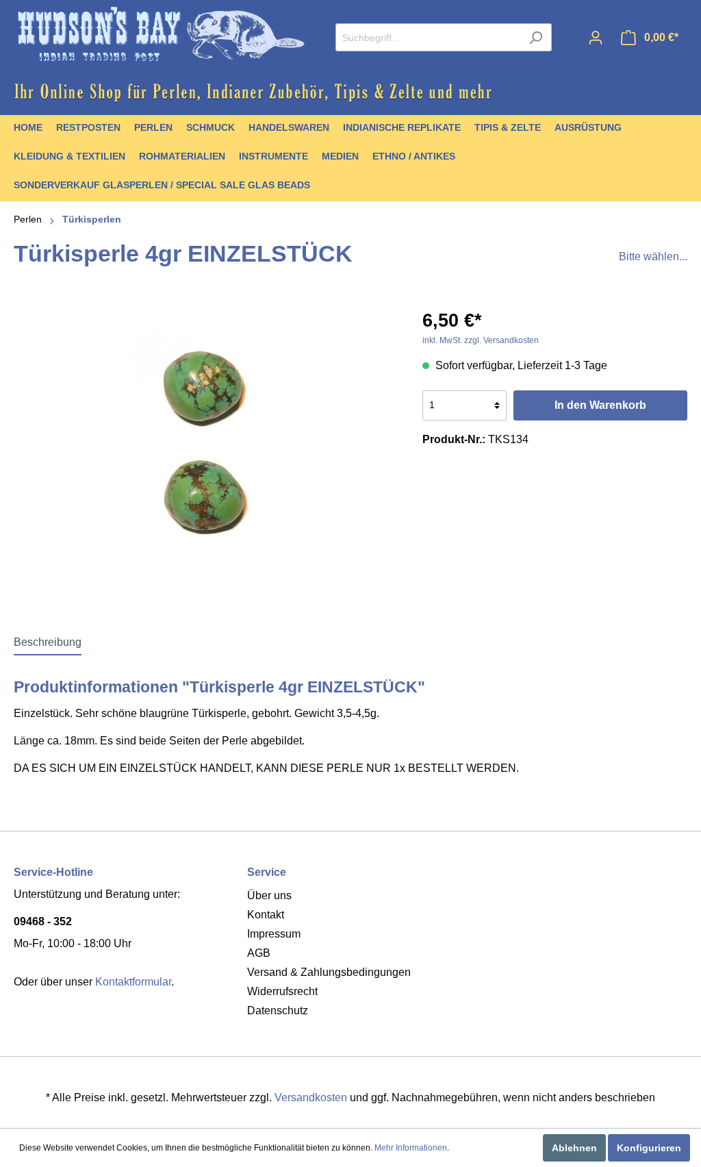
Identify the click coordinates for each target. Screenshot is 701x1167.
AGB (258, 953)
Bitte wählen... (653, 256)
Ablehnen (574, 1147)
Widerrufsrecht (282, 991)
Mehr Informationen (410, 1148)
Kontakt (265, 914)
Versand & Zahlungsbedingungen (329, 972)
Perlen (28, 219)
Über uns (269, 895)
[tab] (47, 642)
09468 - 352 (43, 921)
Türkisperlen (91, 219)
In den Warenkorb (600, 405)
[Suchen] (536, 37)
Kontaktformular (133, 982)
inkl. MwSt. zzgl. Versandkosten (480, 340)
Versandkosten (311, 1097)
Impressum (274, 934)
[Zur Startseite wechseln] (161, 34)
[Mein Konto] (595, 37)
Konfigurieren (649, 1147)
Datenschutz (277, 1010)
